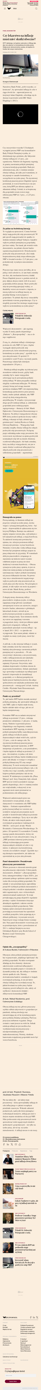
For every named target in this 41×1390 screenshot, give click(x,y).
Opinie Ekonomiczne (20, 313)
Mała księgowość (25, 1345)
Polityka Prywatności (27, 1325)
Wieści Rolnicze (25, 1349)
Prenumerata (7, 1343)
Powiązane (6, 1151)
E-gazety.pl (23, 1341)
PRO (15, 9)
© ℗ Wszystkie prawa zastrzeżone (14, 1139)
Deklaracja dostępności (27, 1333)
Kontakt (5, 1327)
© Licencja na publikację (11, 1137)
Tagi (30, 1151)
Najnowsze (23, 1151)
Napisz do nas (7, 1329)
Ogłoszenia (6, 1341)
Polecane (15, 1151)
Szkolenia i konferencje (10, 1357)
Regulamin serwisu (26, 1329)
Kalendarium (24, 1360)
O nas (4, 1325)
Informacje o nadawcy (27, 1331)
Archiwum (6, 1345)
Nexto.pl (23, 1343)
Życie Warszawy (25, 1351)
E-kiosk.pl (23, 1339)
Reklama (5, 1339)
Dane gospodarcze (20, 1154)
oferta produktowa (9, 1363)
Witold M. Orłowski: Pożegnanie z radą (23, 317)
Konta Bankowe (19, 1198)
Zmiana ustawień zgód (27, 1327)
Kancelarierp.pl (25, 1347)
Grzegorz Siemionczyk (10, 81)
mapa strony (7, 1360)
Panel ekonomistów (9, 31)
